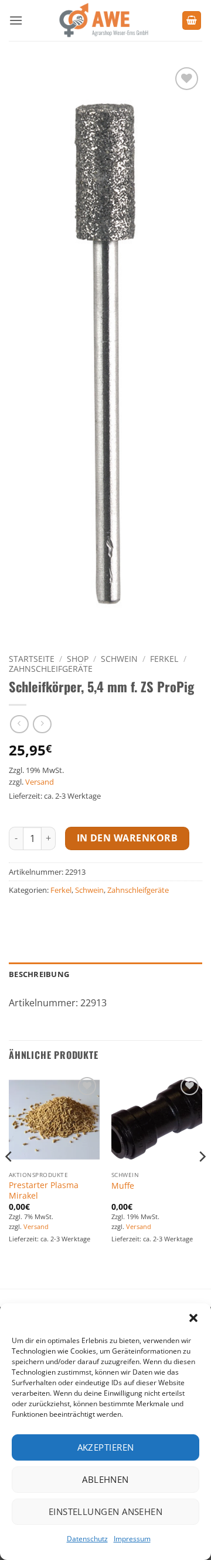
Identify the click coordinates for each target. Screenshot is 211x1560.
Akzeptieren (105, 1447)
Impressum (132, 1539)
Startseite (32, 658)
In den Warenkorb (127, 837)
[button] (193, 1318)
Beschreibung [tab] (39, 974)
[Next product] (19, 724)
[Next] (202, 1180)
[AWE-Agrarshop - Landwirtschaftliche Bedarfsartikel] (102, 20)
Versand (39, 781)
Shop (78, 658)
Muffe (122, 1186)
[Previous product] (42, 724)
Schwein (119, 658)
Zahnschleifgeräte (51, 668)
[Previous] (9, 1180)
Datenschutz (87, 1539)
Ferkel (164, 658)
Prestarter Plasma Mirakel (44, 1190)
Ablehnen (105, 1479)
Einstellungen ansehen (105, 1511)
